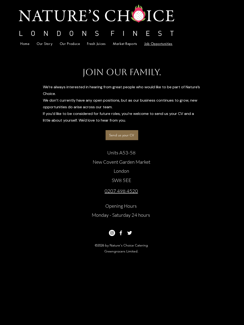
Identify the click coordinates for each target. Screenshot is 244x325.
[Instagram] (112, 233)
